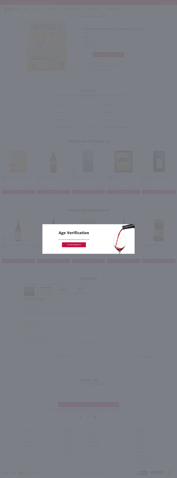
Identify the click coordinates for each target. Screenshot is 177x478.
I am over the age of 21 (74, 245)
